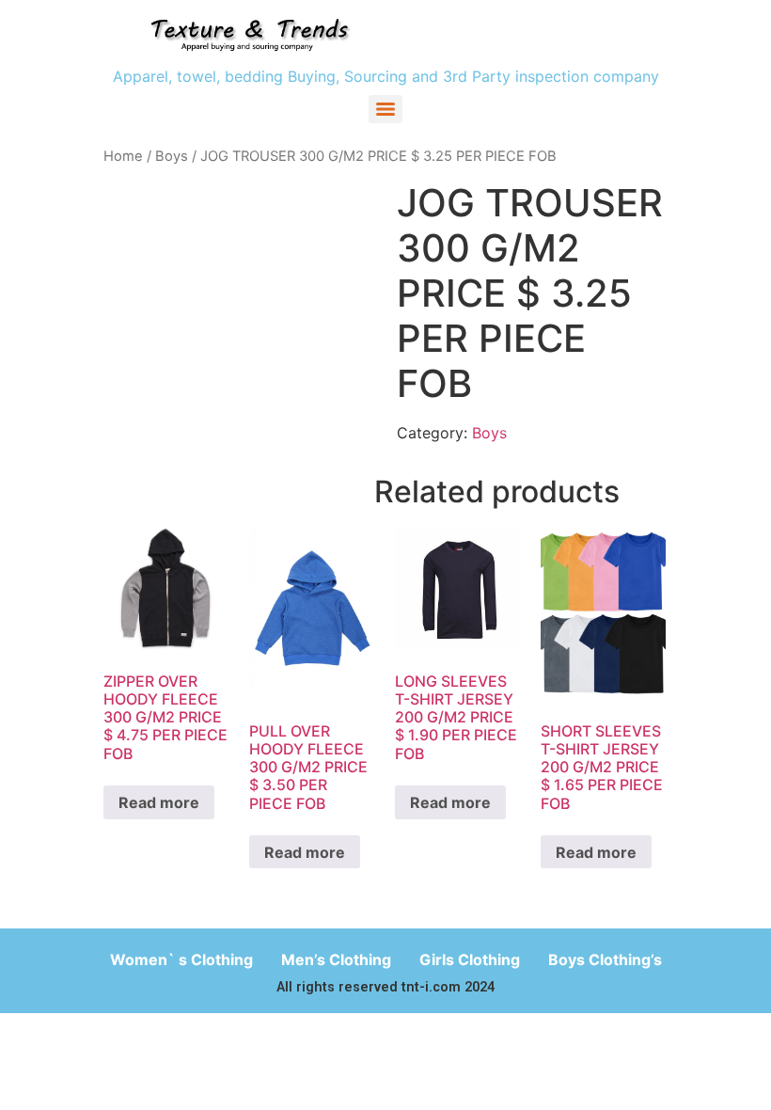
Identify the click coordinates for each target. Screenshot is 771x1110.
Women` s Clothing (181, 959)
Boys (171, 156)
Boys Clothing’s (605, 959)
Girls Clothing (469, 959)
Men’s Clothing (336, 959)
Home (123, 156)
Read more (158, 802)
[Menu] (385, 109)
